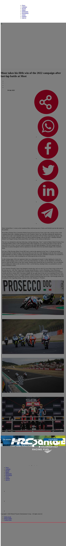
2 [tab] (32, 465)
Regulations (25, 13)
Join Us (24, 18)
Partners (24, 16)
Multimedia (25, 11)
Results (24, 8)
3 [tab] (34, 465)
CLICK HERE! (53, 439)
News (23, 5)
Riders (24, 10)
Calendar (24, 7)
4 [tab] (37, 465)
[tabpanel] (11, 442)
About (23, 15)
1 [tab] (29, 465)
